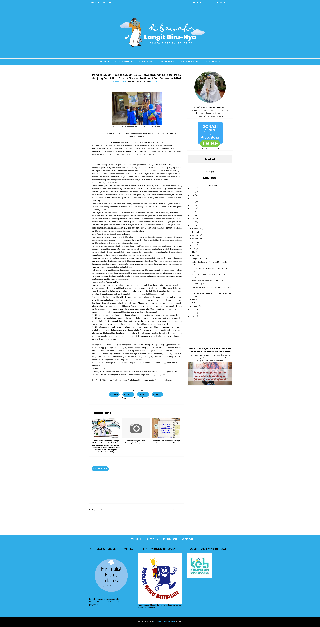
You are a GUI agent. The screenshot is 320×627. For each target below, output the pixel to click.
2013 (192, 313)
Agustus (196, 242)
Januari (195, 306)
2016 (192, 222)
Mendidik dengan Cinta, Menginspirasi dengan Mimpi (136, 442)
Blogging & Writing (191, 62)
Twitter (153, 539)
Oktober (196, 235)
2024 (192, 195)
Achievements (213, 62)
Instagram (171, 539)
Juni (194, 248)
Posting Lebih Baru (97, 510)
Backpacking (146, 62)
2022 (192, 202)
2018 (192, 215)
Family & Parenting (124, 62)
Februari (196, 303)
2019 (192, 212)
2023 (192, 198)
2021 (192, 205)
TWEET (129, 394)
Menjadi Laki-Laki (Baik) (201, 258)
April (194, 255)
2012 (192, 316)
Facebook (210, 159)
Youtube (189, 539)
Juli (194, 245)
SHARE (115, 394)
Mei (194, 252)
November (197, 232)
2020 (192, 208)
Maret (195, 299)
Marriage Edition (166, 62)
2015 (192, 225)
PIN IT (159, 394)
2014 (192, 309)
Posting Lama (178, 510)
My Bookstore (105, 2)
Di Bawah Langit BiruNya (164, 621)
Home (93, 2)
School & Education (120, 81)
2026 (192, 188)
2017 (192, 218)
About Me (104, 62)
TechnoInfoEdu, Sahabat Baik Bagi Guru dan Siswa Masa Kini (166, 442)
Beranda (138, 510)
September (197, 238)
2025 (192, 192)
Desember (197, 228)
